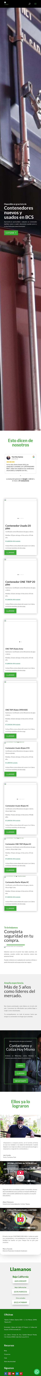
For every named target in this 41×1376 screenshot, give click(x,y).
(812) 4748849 (20, 1302)
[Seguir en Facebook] (5, 1373)
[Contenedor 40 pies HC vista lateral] (20, 784)
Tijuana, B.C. (7, 1322)
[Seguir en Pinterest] (20, 1373)
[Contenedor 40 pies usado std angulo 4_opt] (14, 742)
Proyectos (7, 1354)
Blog (5, 1350)
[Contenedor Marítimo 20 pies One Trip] (20, 560)
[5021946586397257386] (20, 682)
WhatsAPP (20, 1081)
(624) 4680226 (20, 1291)
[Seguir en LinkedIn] (17, 1373)
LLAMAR (21, 1073)
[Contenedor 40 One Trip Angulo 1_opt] (13, 838)
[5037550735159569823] (20, 621)
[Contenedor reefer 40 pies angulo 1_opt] (15, 876)
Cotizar (10, 233)
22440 (34, 1319)
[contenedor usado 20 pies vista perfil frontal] (20, 500)
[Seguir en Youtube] (13, 1373)
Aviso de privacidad (9, 1361)
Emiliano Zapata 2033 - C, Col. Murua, (20, 1319)
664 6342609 (20, 1281)
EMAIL (21, 1065)
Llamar (10, 552)
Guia (5, 1358)
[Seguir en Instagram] (9, 1373)
